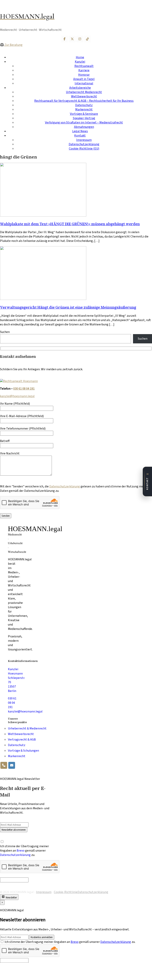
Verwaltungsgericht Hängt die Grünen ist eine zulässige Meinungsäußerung (68, 307)
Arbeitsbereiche (80, 88)
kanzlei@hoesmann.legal (17, 396)
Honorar (84, 75)
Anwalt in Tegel (84, 79)
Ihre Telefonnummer (23, 428)
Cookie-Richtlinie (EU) (84, 148)
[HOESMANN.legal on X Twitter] (72, 39)
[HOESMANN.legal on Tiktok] (87, 39)
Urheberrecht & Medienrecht (27, 728)
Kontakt (80, 135)
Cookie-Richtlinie (66, 892)
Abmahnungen (84, 127)
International (84, 83)
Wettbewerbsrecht (84, 96)
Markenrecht (84, 109)
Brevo (21, 850)
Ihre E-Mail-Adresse (22, 416)
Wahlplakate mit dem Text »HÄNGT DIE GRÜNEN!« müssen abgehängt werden (70, 223)
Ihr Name (15, 403)
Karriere (83, 70)
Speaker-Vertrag (84, 118)
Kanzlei (80, 61)
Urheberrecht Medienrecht (84, 92)
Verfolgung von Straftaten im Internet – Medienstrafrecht (84, 122)
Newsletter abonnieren (14, 830)
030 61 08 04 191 (24, 388)
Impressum (84, 140)
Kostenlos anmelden (42, 937)
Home (80, 57)
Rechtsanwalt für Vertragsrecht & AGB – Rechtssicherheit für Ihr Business (84, 101)
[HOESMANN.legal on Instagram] (79, 39)
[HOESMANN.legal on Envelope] (11, 765)
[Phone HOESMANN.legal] (3, 765)
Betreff (5, 441)
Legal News (80, 131)
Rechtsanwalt (84, 66)
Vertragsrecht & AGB (22, 739)
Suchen (5, 332)
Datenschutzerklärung (84, 144)
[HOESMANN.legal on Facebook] (64, 39)
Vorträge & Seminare (84, 114)
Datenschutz (84, 105)
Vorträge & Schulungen (23, 750)
